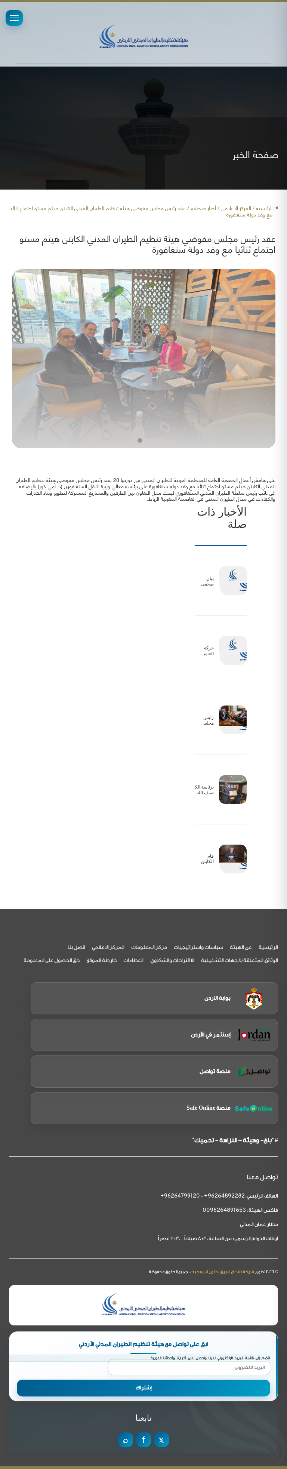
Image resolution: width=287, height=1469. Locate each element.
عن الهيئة (241, 947)
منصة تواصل (215, 1071)
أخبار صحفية (203, 208)
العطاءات (133, 961)
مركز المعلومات (149, 947)
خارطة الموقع (101, 961)
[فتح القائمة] (14, 18)
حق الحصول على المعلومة (52, 961)
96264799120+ (180, 1196)
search (125, 1439)
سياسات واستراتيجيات (198, 947)
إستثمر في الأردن (211, 1035)
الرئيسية (264, 208)
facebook (143, 1439)
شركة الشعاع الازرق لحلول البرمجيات (222, 1271)
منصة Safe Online (208, 1108)
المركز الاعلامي (108, 947)
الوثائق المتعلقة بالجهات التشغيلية (239, 961)
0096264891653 (224, 1210)
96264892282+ (224, 1196)
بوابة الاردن (217, 998)
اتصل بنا (76, 947)
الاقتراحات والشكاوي (172, 961)
